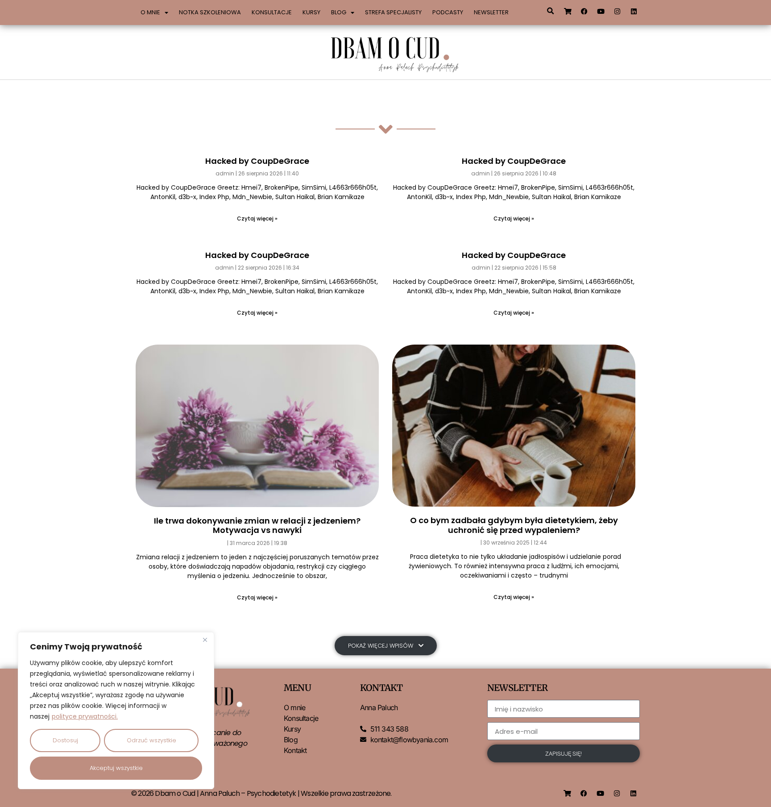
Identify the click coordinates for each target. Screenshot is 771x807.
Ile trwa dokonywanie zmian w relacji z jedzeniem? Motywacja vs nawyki (257, 525)
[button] (550, 11)
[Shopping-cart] (568, 11)
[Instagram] (617, 11)
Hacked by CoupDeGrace (257, 160)
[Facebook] (584, 11)
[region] (116, 710)
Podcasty (447, 12)
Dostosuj (65, 740)
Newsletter (491, 12)
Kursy (311, 12)
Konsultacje (272, 12)
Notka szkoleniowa (210, 12)
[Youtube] (601, 11)
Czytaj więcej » (257, 218)
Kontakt (295, 750)
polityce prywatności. (85, 716)
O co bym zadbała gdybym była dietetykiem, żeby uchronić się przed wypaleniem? (514, 525)
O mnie (150, 12)
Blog (338, 12)
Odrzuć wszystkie (151, 740)
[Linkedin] (634, 11)
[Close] (204, 639)
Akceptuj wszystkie (116, 768)
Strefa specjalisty (393, 12)
